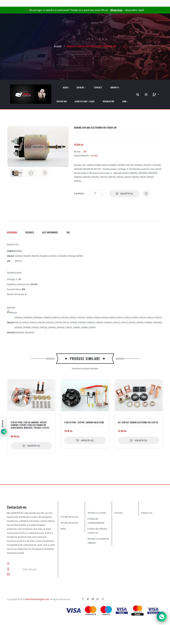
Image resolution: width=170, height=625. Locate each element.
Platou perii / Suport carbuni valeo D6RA (84, 422)
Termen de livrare (69, 523)
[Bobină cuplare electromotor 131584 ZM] (16, 173)
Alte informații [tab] (50, 232)
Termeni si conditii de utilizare (98, 541)
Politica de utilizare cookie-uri (97, 531)
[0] (154, 94)
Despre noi (146, 513)
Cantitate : (79, 193)
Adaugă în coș (126, 193)
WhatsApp (116, 10)
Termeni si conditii (96, 513)
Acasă (57, 46)
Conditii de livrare (70, 517)
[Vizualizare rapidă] (11, 396)
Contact (118, 513)
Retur (63, 529)
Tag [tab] (68, 232)
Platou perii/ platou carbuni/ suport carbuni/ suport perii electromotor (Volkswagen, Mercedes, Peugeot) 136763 (30, 425)
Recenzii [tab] (29, 232)
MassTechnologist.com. (38, 599)
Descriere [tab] (12, 232)
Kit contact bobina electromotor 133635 (138, 422)
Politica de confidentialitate (95, 521)
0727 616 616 (29, 569)
